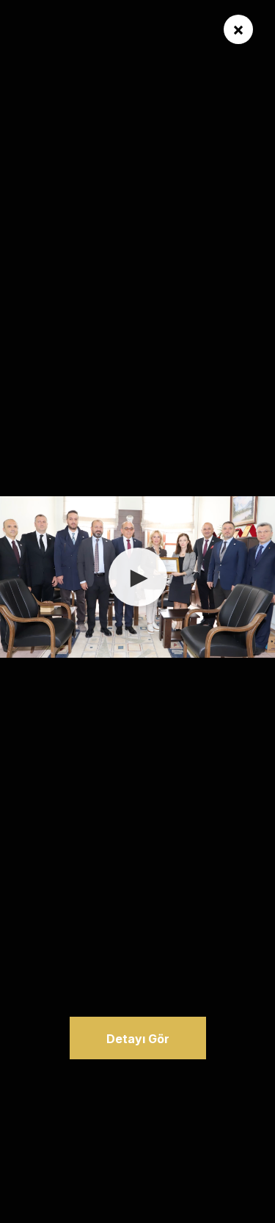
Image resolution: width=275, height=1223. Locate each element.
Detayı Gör (137, 1038)
